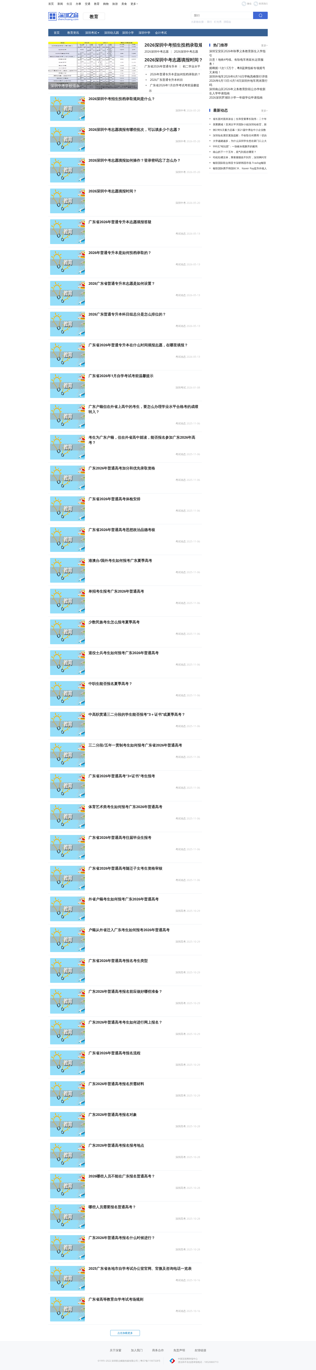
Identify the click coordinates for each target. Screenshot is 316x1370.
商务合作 (158, 1350)
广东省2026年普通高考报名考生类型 (118, 960)
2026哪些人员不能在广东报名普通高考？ (122, 1176)
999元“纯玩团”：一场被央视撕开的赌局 (235, 146)
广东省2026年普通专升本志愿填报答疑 (120, 221)
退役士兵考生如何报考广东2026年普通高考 (124, 652)
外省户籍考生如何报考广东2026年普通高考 (124, 899)
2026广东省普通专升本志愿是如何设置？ (122, 283)
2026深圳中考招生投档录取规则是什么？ (184, 45)
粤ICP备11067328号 (150, 1360)
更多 (133, 3)
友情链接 (200, 1350)
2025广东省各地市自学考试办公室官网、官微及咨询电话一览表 (140, 1268)
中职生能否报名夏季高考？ (110, 683)
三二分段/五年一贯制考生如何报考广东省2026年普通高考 (135, 745)
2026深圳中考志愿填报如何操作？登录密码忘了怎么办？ (135, 160)
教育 (96, 3)
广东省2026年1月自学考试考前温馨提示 (121, 375)
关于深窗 (115, 1350)
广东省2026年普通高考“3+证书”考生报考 (122, 775)
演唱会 (227, 21)
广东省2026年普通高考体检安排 (114, 498)
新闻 (60, 3)
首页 (51, 3)
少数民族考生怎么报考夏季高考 (114, 621)
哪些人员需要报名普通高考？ (112, 1206)
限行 (209, 21)
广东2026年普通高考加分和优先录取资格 (122, 468)
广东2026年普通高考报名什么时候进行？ (122, 1237)
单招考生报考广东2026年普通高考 (116, 591)
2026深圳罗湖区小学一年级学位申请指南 (236, 97)
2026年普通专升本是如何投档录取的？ (175, 74)
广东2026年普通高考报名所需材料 (116, 1083)
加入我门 (137, 1350)
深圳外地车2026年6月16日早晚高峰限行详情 (238, 76)
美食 (124, 3)
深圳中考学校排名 (65, 85)
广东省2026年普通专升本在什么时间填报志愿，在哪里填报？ (138, 344)
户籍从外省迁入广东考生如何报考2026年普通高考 (129, 929)
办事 (78, 3)
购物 (106, 3)
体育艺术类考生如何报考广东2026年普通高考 (125, 806)
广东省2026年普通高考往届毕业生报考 (120, 837)
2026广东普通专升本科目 (166, 80)
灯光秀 (218, 21)
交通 (87, 3)
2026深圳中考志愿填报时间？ (173, 60)
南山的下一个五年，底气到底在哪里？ (234, 152)
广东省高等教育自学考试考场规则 (116, 1299)
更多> (264, 45)
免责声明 (179, 1350)
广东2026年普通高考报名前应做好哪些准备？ (125, 991)
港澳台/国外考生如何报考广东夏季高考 (120, 560)
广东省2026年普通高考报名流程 (114, 1052)
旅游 (115, 3)
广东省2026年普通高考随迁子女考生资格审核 (125, 868)
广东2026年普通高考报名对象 (113, 1114)
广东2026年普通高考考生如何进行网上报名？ (125, 1022)
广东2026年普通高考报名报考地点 (116, 1145)
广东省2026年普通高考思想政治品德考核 (122, 529)
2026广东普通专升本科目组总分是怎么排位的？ (127, 314)
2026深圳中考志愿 (156, 51)
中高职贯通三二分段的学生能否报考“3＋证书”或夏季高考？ (137, 714)
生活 (69, 3)
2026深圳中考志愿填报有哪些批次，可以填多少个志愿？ (135, 129)
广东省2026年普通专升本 (160, 66)
